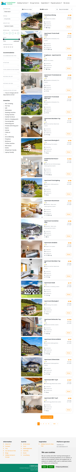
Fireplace (8, 139)
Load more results (46, 417)
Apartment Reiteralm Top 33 (52, 320)
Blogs (6, 453)
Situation (6, 62)
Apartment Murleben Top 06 (52, 261)
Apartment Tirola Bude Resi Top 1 (51, 97)
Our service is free (10, 451)
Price (4, 37)
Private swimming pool (11, 126)
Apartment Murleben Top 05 (52, 119)
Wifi (6, 108)
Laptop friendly (9, 152)
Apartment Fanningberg (52, 180)
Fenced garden (9, 121)
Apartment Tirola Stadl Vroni (51, 34)
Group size (6, 23)
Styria (24, 453)
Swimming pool (9, 123)
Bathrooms (15, 30)
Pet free (7, 106)
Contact (7, 446)
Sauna (7, 128)
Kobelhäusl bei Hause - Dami (51, 159)
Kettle (7, 148)
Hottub (7, 130)
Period (5, 16)
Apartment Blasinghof (51, 301)
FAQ (6, 448)
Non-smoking (9, 103)
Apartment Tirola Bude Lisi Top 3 (52, 75)
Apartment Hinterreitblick (52, 339)
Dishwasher (8, 110)
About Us (7, 444)
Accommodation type (9, 55)
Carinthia (25, 451)
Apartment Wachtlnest (51, 201)
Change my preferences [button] (62, 466)
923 (54, 424)
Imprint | (32, 470)
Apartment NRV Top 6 (51, 398)
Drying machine (9, 115)
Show (68, 27)
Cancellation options (10, 90)
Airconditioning (9, 137)
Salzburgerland (27, 448)
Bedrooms (6, 30)
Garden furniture (10, 117)
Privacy (26, 468)
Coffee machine (9, 143)
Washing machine (10, 112)
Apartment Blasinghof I (51, 140)
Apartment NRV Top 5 (51, 380)
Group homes (34, 3)
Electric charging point (11, 119)
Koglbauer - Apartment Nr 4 (52, 56)
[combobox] (72, 3)
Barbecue (8, 141)
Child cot (7, 132)
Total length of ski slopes (11, 69)
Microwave (8, 146)
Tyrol (24, 446)
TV (6, 134)
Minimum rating (7, 44)
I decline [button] (51, 466)
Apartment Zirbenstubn (51, 359)
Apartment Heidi (49, 283)
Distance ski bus (8, 83)
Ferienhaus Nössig (50, 15)
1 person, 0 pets (8, 26)
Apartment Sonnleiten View (51, 221)
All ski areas (26, 444)
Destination (6, 8)
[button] (26, 28)
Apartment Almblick (50, 243)
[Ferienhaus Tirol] (8, 3)
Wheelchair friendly (10, 150)
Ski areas (66, 3)
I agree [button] (44, 466)
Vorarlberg (26, 455)
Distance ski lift (8, 76)
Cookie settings (33, 468)
